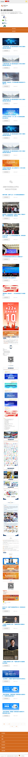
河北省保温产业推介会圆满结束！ (9, 277)
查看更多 (6, 50)
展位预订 (14, 31)
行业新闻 (3, 741)
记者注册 (3, 750)
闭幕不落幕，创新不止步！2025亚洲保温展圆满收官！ (13, 194)
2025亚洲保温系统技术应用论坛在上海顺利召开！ (12, 256)
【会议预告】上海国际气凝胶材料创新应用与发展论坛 (13, 678)
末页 (16, 726)
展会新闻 (3, 744)
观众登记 (14, 28)
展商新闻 (3, 747)
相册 (2, 736)
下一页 (12, 726)
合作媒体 (3, 733)
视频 (2, 739)
